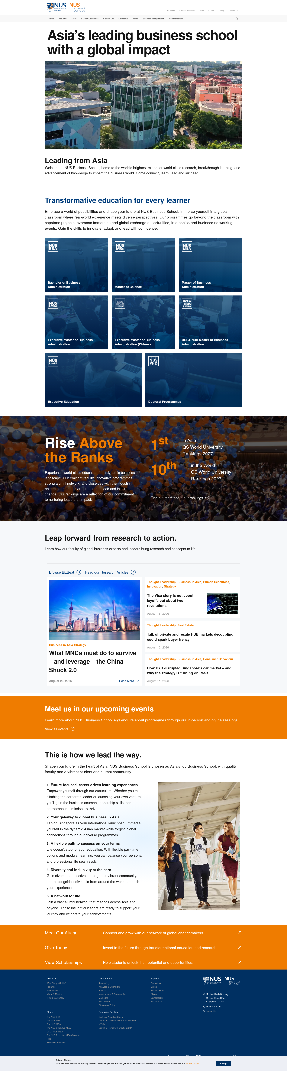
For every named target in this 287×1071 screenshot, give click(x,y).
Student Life (108, 18)
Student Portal (157, 990)
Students (171, 10)
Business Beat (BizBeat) (153, 18)
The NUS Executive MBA (59, 1027)
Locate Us (211, 1011)
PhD (49, 1038)
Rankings (51, 986)
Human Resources (216, 582)
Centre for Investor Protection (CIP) (115, 1027)
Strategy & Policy (107, 1005)
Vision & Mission (54, 994)
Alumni (211, 10)
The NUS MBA (54, 1024)
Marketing (103, 997)
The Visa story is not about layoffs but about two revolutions (170, 600)
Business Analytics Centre (111, 1016)
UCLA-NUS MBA (55, 1031)
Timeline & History (55, 997)
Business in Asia (61, 645)
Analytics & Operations (109, 986)
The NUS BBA (54, 1016)
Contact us (233, 10)
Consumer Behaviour (218, 659)
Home (51, 18)
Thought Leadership (161, 582)
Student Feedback (187, 10)
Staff (202, 10)
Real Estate (185, 625)
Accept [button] (223, 1063)
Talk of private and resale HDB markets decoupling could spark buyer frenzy (190, 637)
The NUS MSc (53, 1020)
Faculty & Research (90, 18)
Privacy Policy (192, 1063)
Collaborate (123, 18)
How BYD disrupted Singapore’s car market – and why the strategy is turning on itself (189, 670)
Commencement (176, 18)
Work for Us (156, 1001)
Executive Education (56, 1042)
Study (74, 18)
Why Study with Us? (56, 983)
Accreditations (53, 990)
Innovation (154, 586)
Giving (221, 10)
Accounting (104, 983)
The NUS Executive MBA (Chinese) (64, 1035)
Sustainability (157, 997)
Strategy (80, 645)
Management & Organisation (112, 994)
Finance (102, 990)
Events (154, 986)
